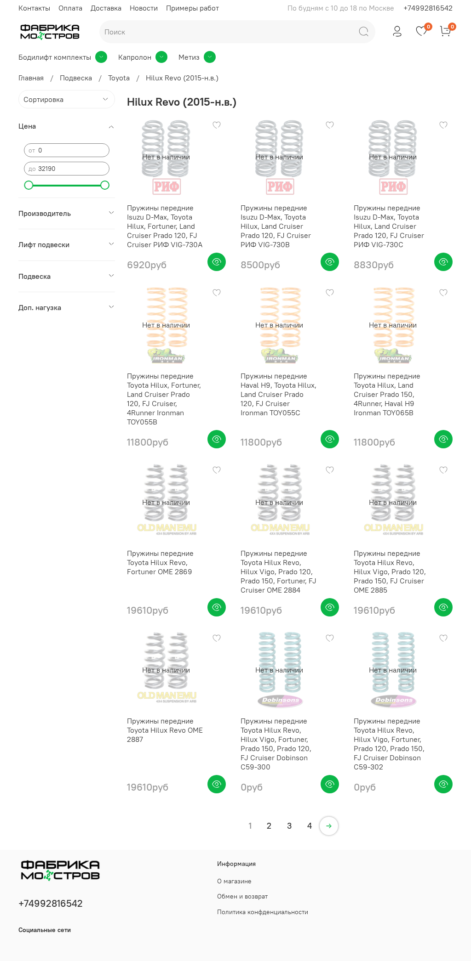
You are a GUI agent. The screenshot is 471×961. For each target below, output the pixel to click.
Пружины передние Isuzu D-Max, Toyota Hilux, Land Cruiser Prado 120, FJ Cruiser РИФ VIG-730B (276, 226)
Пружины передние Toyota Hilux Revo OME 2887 (165, 730)
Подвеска (76, 77)
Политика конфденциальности (262, 912)
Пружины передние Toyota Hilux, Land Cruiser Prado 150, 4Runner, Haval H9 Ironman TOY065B (387, 394)
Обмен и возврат (242, 896)
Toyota (119, 77)
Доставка (106, 7)
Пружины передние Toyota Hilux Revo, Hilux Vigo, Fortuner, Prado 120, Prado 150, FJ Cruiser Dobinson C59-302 (389, 743)
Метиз (189, 57)
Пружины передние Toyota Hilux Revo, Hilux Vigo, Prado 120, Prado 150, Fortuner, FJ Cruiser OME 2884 (278, 571)
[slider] (28, 185)
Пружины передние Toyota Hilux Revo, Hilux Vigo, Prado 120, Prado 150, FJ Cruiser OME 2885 (390, 571)
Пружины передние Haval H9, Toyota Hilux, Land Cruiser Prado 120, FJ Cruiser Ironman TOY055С (278, 394)
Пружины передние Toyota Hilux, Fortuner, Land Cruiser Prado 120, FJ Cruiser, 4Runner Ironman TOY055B (164, 398)
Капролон (134, 57)
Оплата (70, 7)
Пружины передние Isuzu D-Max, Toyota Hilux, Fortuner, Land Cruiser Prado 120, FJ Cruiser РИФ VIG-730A (164, 226)
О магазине (234, 881)
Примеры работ (192, 7)
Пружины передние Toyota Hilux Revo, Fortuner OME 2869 (160, 562)
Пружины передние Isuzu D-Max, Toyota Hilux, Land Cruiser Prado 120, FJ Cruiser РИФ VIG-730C (389, 226)
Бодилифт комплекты (54, 57)
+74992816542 (428, 7)
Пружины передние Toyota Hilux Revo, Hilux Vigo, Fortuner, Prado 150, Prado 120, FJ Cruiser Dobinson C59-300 (276, 743)
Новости (144, 7)
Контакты (34, 7)
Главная (31, 77)
